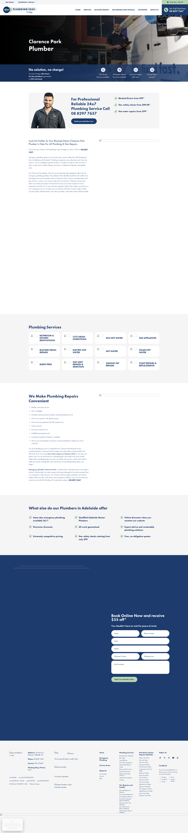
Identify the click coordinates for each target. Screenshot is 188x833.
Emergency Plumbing (103, 759)
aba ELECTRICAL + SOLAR (16, 781)
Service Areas (104, 765)
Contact (101, 776)
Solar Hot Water (143, 762)
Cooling (121, 780)
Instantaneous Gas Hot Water (145, 770)
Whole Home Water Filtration (124, 774)
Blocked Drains (101, 10)
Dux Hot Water (143, 777)
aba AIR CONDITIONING (26, 777)
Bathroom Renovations (125, 769)
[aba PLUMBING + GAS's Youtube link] (173, 757)
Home (78, 10)
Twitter (163, 782)
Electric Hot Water (144, 758)
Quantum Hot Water (144, 786)
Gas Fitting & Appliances (126, 794)
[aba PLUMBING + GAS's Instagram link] (169, 757)
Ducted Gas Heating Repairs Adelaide (125, 800)
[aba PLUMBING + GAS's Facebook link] (160, 757)
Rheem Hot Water (144, 773)
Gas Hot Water (143, 760)
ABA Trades (10, 2)
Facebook (164, 779)
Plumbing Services (126, 752)
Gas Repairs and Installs (123, 10)
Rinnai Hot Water (144, 780)
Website (32, 784)
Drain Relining (123, 760)
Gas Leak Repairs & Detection (124, 791)
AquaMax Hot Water (145, 784)
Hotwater (142, 10)
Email (172, 777)
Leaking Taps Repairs (125, 765)
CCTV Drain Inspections (125, 762)
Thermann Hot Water (145, 795)
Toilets (121, 767)
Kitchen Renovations (125, 771)
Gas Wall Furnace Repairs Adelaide (124, 807)
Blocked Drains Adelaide (126, 756)
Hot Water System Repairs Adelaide (146, 753)
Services (87, 10)
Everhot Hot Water (144, 793)
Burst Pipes (122, 758)
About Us (154, 10)
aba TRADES (13, 777)
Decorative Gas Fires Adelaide (125, 803)
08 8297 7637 (75, 480)
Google (164, 777)
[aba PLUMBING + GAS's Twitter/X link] (164, 757)
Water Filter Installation (125, 778)
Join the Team (103, 774)
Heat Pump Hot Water (145, 767)
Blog (100, 778)
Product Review (173, 780)
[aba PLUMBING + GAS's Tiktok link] (177, 757)
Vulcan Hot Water (144, 782)
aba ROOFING (30, 781)
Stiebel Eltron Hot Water (146, 791)
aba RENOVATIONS (43, 781)
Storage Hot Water (144, 765)
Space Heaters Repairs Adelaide (125, 811)
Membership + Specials (26, 2)
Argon (38, 784)
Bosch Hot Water (144, 775)
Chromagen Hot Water (145, 789)
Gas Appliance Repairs (125, 797)
